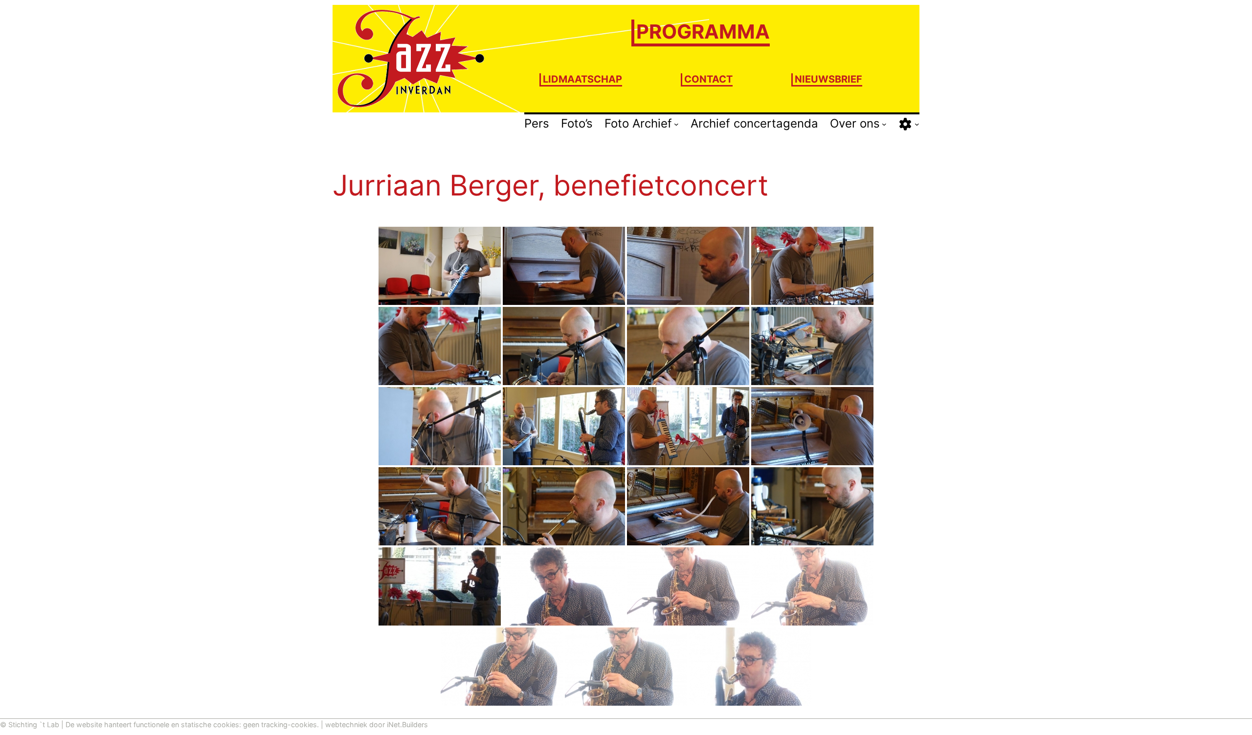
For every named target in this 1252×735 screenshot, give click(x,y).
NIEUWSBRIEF (828, 79)
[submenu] (917, 124)
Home (349, 123)
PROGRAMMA (703, 31)
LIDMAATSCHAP (582, 79)
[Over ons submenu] (884, 124)
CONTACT (708, 79)
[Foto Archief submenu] (676, 124)
